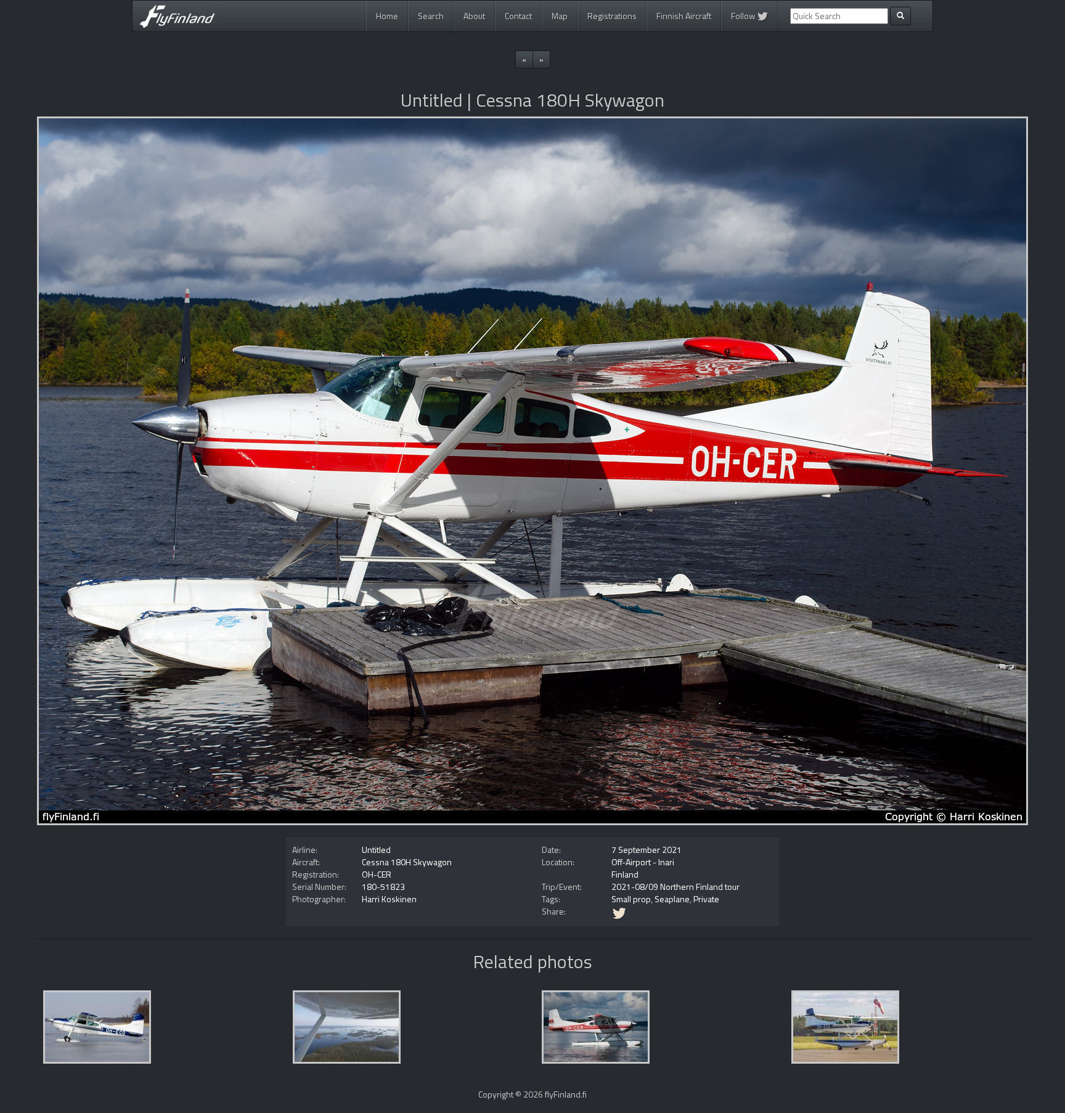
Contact (518, 15)
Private (706, 898)
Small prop (631, 898)
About (474, 15)
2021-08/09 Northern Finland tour (675, 886)
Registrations (612, 15)
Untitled (376, 849)
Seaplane (672, 898)
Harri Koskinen (389, 898)
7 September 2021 (646, 849)
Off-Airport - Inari (642, 861)
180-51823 (383, 886)
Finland (625, 874)
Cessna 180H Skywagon (407, 861)
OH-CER (376, 874)
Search (431, 15)
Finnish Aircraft (683, 15)
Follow (744, 15)
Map (560, 15)
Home (387, 15)
